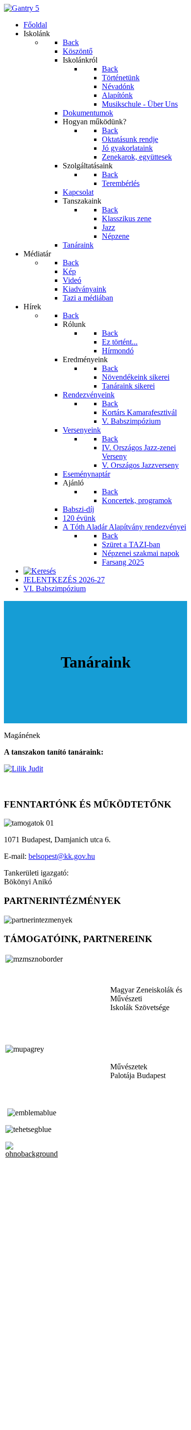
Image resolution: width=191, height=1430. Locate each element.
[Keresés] (40, 571)
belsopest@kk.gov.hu (61, 856)
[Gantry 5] (21, 8)
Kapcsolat (19, 1401)
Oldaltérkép (22, 1392)
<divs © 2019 (26, 1417)
